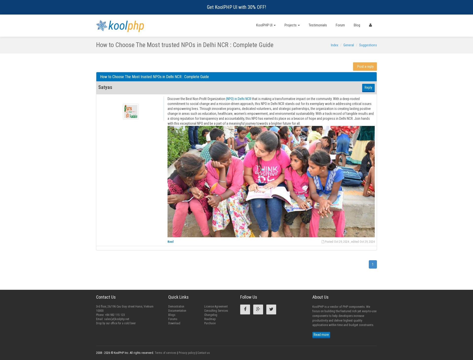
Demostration (176, 306)
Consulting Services (216, 310)
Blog (357, 25)
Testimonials (318, 25)
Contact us (203, 353)
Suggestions (368, 45)
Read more (321, 335)
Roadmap (210, 319)
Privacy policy (187, 353)
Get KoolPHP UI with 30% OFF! (236, 7)
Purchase (210, 323)
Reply (368, 87)
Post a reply (365, 67)
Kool (170, 241)
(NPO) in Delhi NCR (238, 99)
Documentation (177, 310)
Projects (291, 25)
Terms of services (165, 353)
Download (174, 323)
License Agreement (216, 306)
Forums (172, 319)
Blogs (171, 315)
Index (334, 45)
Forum (340, 25)
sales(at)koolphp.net (116, 319)
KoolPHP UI (264, 25)
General (348, 45)
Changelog (210, 315)
